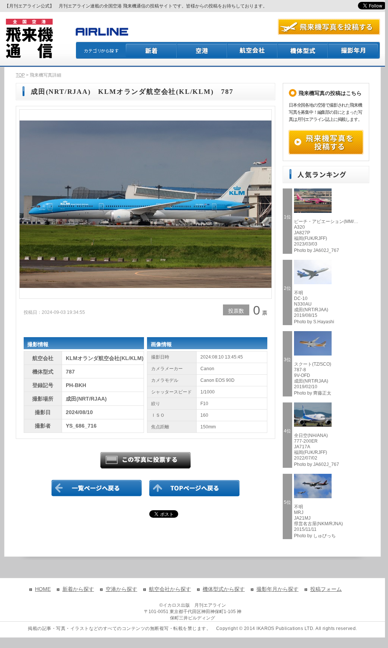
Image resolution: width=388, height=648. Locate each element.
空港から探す (121, 589)
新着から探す (78, 589)
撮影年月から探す (277, 589)
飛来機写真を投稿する (326, 142)
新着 (151, 50)
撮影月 (354, 50)
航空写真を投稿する (329, 27)
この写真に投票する (145, 460)
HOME (43, 589)
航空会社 (252, 50)
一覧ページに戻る (97, 488)
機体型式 (303, 50)
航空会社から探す (170, 589)
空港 (202, 50)
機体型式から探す (224, 589)
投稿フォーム (326, 589)
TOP (20, 75)
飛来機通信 (29, 38)
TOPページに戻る (194, 488)
